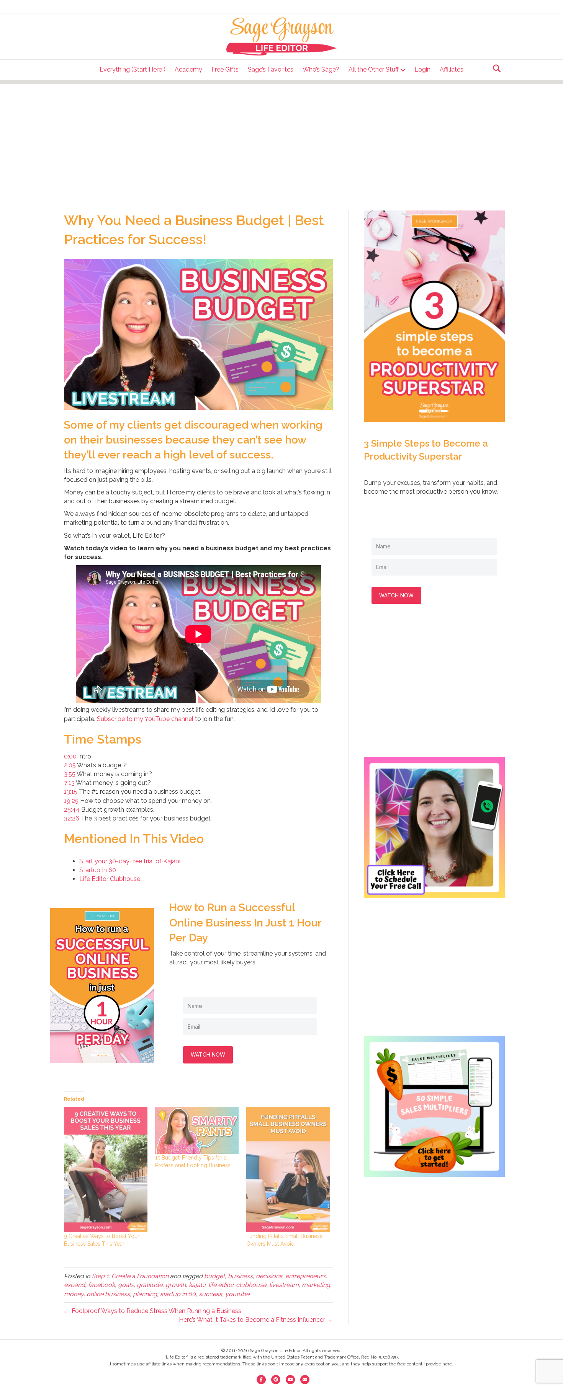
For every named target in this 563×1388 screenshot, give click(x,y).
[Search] (494, 68)
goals (126, 1285)
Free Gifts (225, 69)
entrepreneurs (305, 1276)
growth (175, 1285)
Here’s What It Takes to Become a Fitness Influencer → (256, 1319)
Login (422, 69)
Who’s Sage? (321, 69)
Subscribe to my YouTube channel (145, 719)
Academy (188, 69)
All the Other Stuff (374, 69)
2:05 (70, 765)
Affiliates (451, 69)
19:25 (71, 800)
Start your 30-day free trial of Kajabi (129, 861)
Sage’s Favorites (270, 69)
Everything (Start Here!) (132, 69)
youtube (237, 1294)
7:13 (69, 782)
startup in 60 (178, 1294)
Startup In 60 (97, 870)
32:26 (71, 818)
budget (214, 1276)
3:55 (69, 774)
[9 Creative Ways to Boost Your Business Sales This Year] (105, 1169)
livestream (284, 1285)
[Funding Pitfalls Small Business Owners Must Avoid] (288, 1169)
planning (145, 1294)
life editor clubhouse (237, 1285)
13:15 (70, 791)
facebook (101, 1285)
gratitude (149, 1285)
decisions (269, 1276)
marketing (316, 1285)
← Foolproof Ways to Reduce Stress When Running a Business (152, 1311)
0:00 (70, 756)
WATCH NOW (208, 1054)
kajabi (197, 1285)
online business (108, 1294)
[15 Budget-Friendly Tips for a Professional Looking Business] (197, 1130)
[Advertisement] (281, 137)
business (240, 1276)
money (73, 1294)
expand (74, 1285)
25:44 (72, 809)
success (210, 1294)
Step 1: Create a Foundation (130, 1276)
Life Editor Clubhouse (109, 878)
